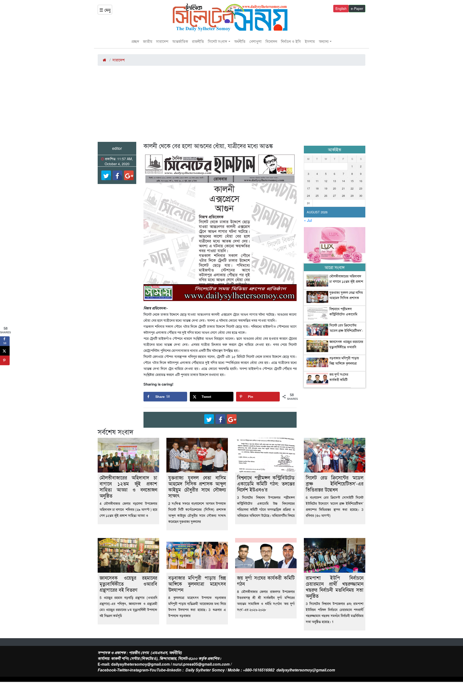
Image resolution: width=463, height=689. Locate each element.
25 (317, 195)
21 (343, 188)
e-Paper (357, 8)
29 (352, 195)
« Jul (308, 220)
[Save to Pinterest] (5, 360)
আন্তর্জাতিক (180, 41)
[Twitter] (106, 175)
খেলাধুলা (255, 41)
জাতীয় (147, 41)
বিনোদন (271, 41)
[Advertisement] (231, 105)
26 (325, 195)
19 (325, 188)
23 (360, 188)
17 (308, 188)
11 (317, 181)
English (341, 8)
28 (343, 195)
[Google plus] (129, 175)
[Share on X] (5, 351)
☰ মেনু (104, 10)
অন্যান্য (324, 41)
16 (360, 181)
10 (308, 181)
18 (317, 188)
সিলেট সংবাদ (217, 41)
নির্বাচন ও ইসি (291, 41)
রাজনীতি (198, 41)
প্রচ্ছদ (135, 41)
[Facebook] (117, 175)
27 (334, 195)
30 (360, 195)
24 (308, 195)
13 (334, 181)
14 (343, 181)
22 (352, 188)
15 (352, 181)
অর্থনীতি (239, 41)
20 (334, 188)
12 (325, 181)
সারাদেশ (162, 41)
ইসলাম (310, 41)
